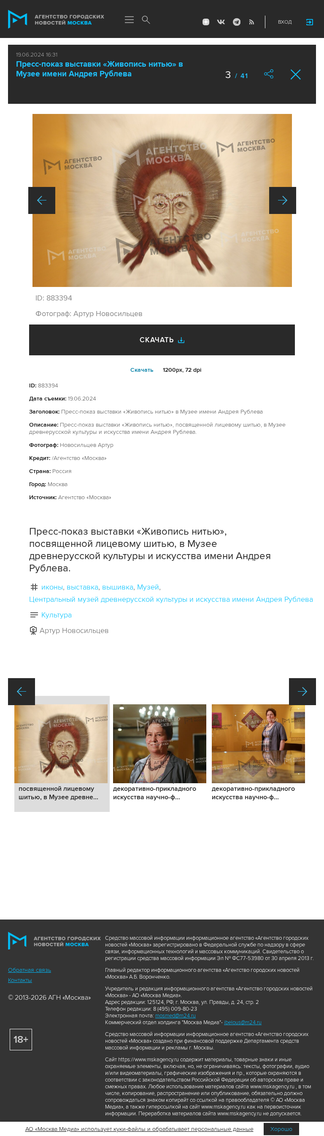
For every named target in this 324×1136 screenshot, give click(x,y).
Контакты (20, 980)
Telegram (236, 22)
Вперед (282, 200)
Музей (148, 587)
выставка (82, 587)
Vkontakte (221, 22)
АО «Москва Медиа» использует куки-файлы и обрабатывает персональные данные (139, 1129)
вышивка (117, 587)
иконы (52, 587)
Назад (41, 200)
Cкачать (142, 369)
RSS (251, 22)
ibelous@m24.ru (243, 1022)
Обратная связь (29, 970)
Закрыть (296, 74)
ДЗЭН (206, 22)
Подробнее (62, 754)
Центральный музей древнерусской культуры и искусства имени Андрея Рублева (171, 599)
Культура (56, 614)
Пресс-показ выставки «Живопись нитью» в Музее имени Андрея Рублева (99, 69)
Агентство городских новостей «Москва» (56, 19)
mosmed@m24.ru (175, 1015)
